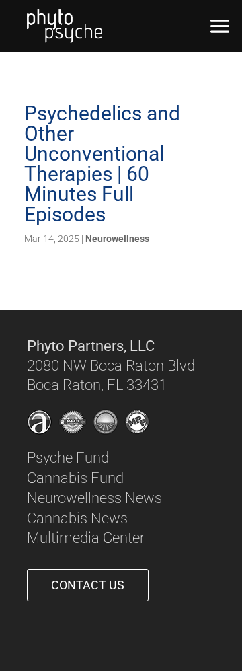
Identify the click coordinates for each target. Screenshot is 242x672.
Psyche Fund (68, 457)
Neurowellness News (94, 498)
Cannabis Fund (75, 478)
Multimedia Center (86, 537)
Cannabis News (77, 518)
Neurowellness (117, 238)
